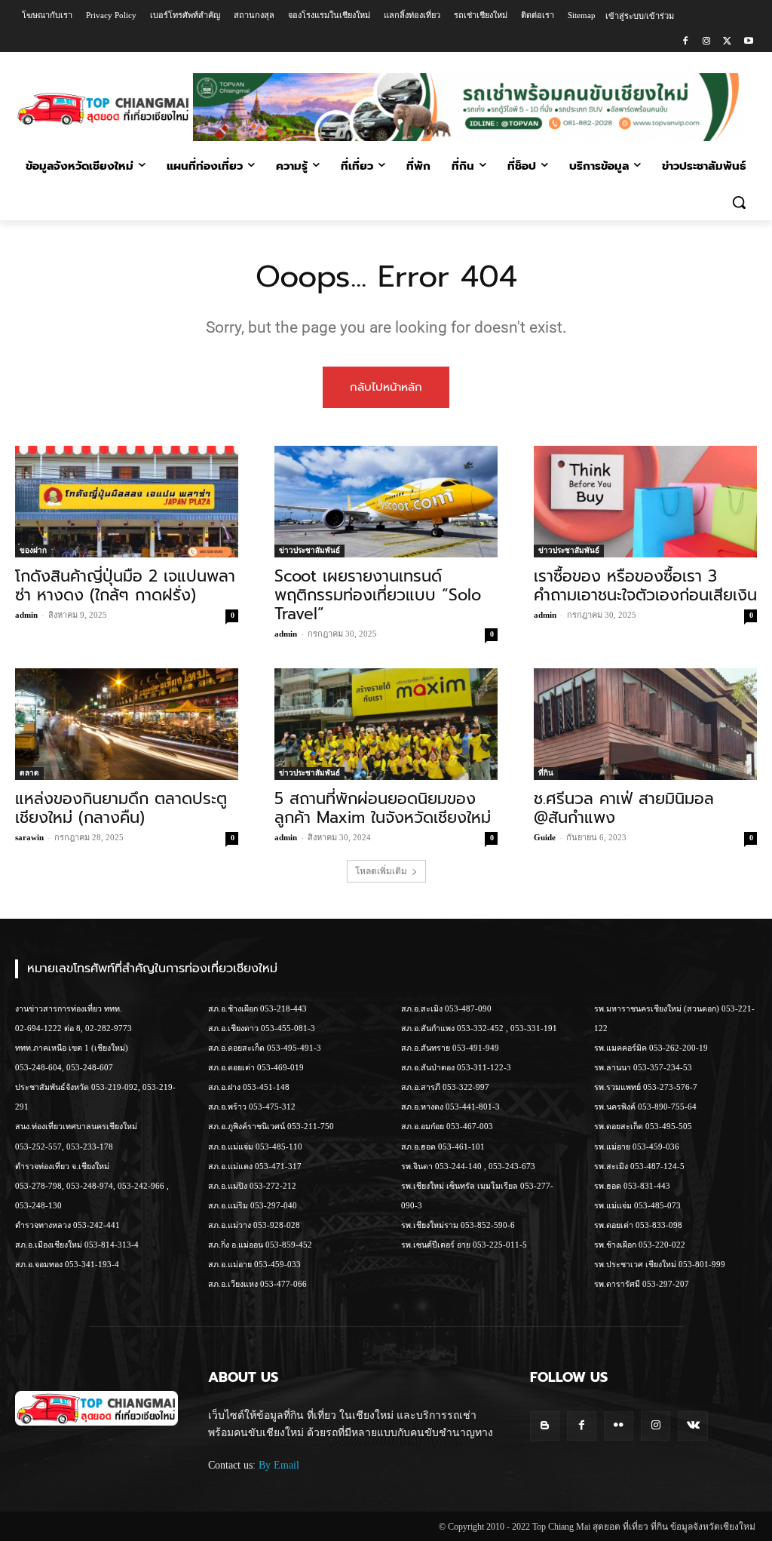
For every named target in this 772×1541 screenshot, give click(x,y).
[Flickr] (618, 1426)
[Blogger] (544, 1426)
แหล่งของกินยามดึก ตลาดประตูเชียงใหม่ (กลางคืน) (121, 808)
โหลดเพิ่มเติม (381, 871)
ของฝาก (33, 550)
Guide (545, 837)
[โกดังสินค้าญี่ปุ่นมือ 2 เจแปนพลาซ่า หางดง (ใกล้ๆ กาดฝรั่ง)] (126, 501)
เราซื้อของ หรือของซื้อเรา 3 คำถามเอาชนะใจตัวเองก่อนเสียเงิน (645, 585)
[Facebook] (685, 42)
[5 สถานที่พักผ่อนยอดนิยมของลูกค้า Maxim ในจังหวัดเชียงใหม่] (386, 724)
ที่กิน (545, 773)
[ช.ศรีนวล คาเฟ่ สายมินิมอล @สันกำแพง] (645, 724)
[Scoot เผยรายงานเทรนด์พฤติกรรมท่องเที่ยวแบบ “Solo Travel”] (386, 501)
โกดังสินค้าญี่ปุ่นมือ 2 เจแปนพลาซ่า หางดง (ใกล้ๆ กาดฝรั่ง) (125, 585)
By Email (279, 1465)
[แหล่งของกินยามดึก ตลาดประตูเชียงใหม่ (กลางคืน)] (126, 724)
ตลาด (29, 773)
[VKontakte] (692, 1426)
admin (26, 614)
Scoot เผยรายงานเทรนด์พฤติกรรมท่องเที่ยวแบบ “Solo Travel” (377, 595)
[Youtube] (748, 42)
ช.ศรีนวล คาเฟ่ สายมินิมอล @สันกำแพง (624, 808)
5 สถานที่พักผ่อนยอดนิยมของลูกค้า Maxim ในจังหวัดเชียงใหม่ (382, 808)
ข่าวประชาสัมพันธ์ (309, 550)
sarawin (29, 837)
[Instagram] (706, 42)
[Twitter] (727, 42)
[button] (739, 202)
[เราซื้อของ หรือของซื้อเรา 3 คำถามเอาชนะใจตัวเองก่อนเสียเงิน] (645, 501)
